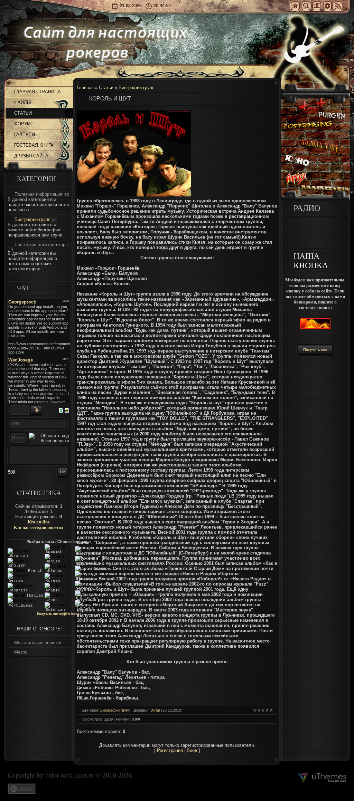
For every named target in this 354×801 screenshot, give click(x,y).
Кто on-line (39, 521)
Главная (295, 6)
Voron (155, 710)
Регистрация (317, 6)
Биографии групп (32, 219)
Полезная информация (38, 194)
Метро (20, 652)
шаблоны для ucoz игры (322, 777)
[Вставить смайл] (67, 409)
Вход (327, 6)
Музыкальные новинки (37, 642)
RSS (338, 6)
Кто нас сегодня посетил (38, 527)
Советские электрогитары (41, 244)
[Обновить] (61, 409)
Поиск (306, 6)
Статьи (106, 87)
